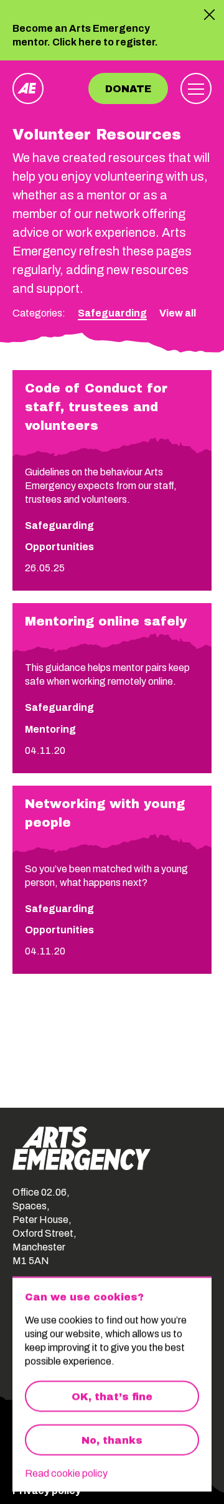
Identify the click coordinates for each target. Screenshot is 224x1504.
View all (177, 313)
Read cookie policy (66, 1473)
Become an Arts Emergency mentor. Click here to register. (85, 36)
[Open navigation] (196, 88)
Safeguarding (112, 313)
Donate (128, 88)
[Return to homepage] (28, 88)
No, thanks (112, 1440)
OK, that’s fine (112, 1396)
